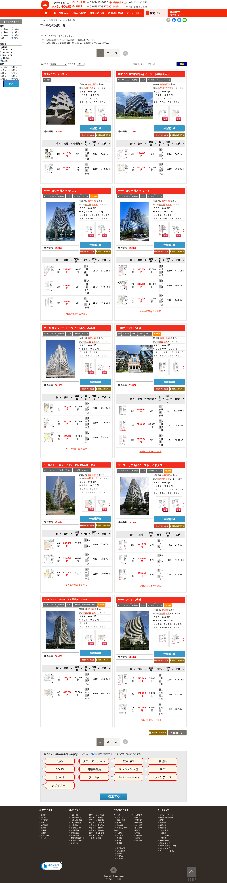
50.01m (179, 285)
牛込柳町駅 (121, 848)
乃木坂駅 (92, 84)
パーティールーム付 (163, 80)
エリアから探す (45, 810)
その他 (43, 838)
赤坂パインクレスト (55, 74)
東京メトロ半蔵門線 (96, 820)
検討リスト (164, 820)
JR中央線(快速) (76, 820)
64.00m (179, 300)
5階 (58, 287)
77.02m (105, 169)
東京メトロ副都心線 (96, 830)
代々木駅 (120, 817)
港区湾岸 (44, 825)
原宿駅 (119, 823)
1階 (132, 425)
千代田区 (44, 820)
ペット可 (85, 196)
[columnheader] (58, 143)
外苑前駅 (164, 84)
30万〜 (5, 38)
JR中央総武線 (76, 817)
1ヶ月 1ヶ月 (87, 154)
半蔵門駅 (138, 820)
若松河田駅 (121, 851)
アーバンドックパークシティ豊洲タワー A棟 (65, 599)
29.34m (178, 425)
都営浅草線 (75, 835)
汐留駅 (137, 838)
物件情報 (53, 20)
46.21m (105, 303)
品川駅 (137, 833)
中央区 (88, 204)
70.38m (179, 169)
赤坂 (92, 88)
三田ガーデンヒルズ (129, 327)
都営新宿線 (75, 830)
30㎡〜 (16, 67)
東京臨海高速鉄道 (77, 838)
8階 (132, 411)
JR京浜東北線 (76, 823)
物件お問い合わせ (166, 817)
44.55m (179, 679)
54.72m (179, 154)
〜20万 (16, 32)
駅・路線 (62, 13)
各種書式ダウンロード (177, 13)
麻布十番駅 (165, 338)
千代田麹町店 (166, 835)
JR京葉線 (74, 825)
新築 (119, 333)
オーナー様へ (134, 13)
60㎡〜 (5, 73)
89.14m (105, 437)
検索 (11, 84)
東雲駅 (119, 843)
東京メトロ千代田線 (96, 825)
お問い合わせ (97, 13)
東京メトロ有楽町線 (96, 823)
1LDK (95, 169)
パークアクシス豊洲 (129, 599)
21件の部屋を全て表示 (77, 314)
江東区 (88, 613)
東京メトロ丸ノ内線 (96, 815)
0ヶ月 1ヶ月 (87, 271)
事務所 (163, 761)
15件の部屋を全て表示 (151, 720)
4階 (58, 154)
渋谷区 (162, 88)
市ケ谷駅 (138, 825)
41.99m (179, 545)
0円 (78, 154)
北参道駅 (120, 825)
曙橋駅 (119, 853)
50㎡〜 (16, 70)
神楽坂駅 (120, 856)
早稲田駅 (120, 858)
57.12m (105, 270)
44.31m (179, 270)
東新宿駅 (166, 475)
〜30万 (16, 35)
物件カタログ (165, 843)
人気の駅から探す (121, 810)
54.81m (105, 154)
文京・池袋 (45, 835)
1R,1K (4, 47)
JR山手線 (74, 815)
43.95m (105, 287)
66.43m (105, 408)
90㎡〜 (16, 76)
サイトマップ (163, 810)
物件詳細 (96, 128)
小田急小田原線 (95, 838)
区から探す (80, 13)
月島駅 (119, 833)
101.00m (179, 410)
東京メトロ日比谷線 (96, 833)
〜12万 (16, 29)
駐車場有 (135, 80)
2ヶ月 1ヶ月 (161, 154)
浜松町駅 (138, 835)
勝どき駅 (92, 201)
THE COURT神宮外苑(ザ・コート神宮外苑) (143, 74)
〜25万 (5, 35)
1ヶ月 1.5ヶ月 (87, 303)
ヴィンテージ (162, 777)
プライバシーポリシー (168, 851)
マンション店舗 (128, 769)
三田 (166, 342)
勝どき (95, 204)
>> (17, 22)
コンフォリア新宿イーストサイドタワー (141, 465)
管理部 (163, 838)
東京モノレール (76, 840)
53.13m (179, 694)
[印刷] (168, 21)
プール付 (47, 80)
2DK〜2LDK (7, 52)
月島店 (163, 833)
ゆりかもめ (75, 843)
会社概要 (163, 823)
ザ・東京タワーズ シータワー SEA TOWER (69, 327)
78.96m (105, 422)
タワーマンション (124, 80)
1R (168, 411)
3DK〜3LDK (7, 55)
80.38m (105, 693)
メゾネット (86, 470)
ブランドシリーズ (166, 815)
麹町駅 (137, 817)
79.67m (105, 559)
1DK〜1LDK (7, 50)
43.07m (179, 560)
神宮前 (169, 88)
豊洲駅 (91, 609)
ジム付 (143, 80)
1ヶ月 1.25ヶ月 (87, 287)
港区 (87, 88)
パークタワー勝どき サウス (60, 190)
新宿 (168, 479)
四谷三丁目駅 (122, 828)
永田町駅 (138, 823)
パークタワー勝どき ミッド (134, 190)
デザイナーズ (60, 785)
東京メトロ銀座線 (96, 817)
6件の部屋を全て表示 (76, 448)
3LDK (95, 422)
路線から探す (74, 810)
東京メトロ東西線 (96, 828)
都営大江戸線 (76, 828)
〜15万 (5, 32)
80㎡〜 (5, 76)
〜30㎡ (5, 67)
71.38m (105, 679)
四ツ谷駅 (138, 828)
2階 (132, 545)
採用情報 (163, 825)
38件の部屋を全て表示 (151, 451)
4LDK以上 (6, 58)
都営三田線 (75, 833)
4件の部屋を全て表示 (150, 311)
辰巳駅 (119, 840)
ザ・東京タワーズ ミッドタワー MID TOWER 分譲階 (69, 465)
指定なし (16, 38)
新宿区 (162, 479)
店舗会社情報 (115, 13)
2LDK (95, 154)
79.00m (105, 573)
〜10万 (5, 29)
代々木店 (164, 830)
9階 (58, 169)
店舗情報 (163, 828)
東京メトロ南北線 (96, 835)
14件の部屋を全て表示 (151, 586)
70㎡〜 (16, 73)
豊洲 (94, 613)
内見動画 (94, 196)
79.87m (105, 544)
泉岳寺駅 (138, 840)
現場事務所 (94, 769)
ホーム (46, 13)
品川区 (43, 828)
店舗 (163, 769)
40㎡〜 (5, 70)
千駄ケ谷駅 (121, 820)
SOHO (133, 333)
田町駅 (137, 830)
